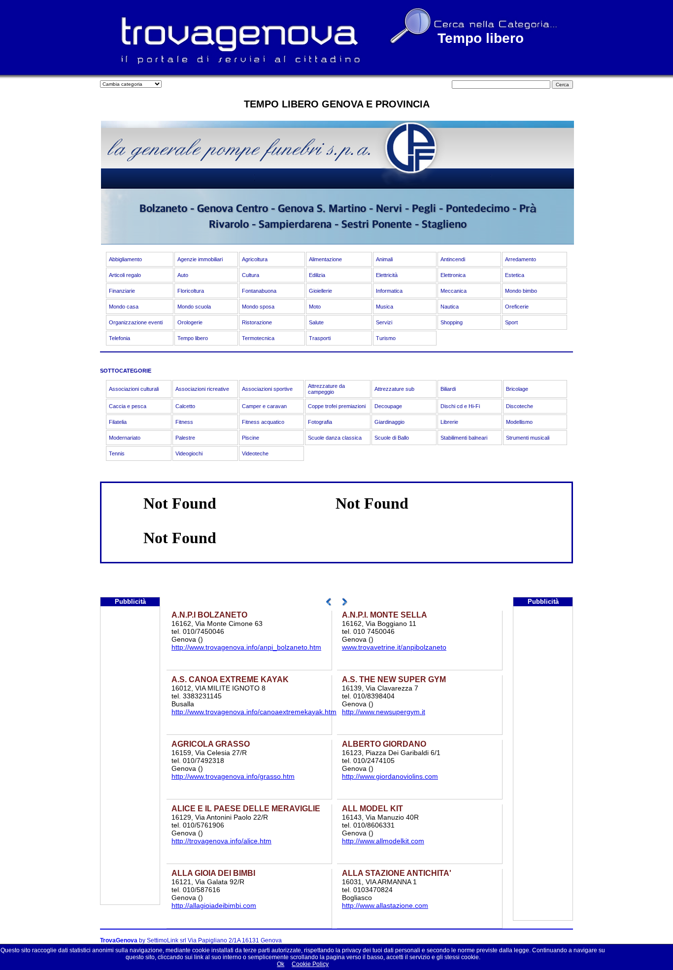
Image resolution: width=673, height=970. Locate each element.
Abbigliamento (125, 259)
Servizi (384, 322)
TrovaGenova (118, 940)
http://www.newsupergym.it (383, 712)
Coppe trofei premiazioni (337, 406)
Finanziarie (122, 291)
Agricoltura (255, 259)
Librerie (449, 422)
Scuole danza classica (335, 438)
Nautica (449, 307)
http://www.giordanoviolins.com (390, 776)
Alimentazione (325, 259)
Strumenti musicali (527, 438)
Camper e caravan (264, 406)
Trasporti (320, 338)
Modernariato (124, 438)
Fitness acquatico (263, 422)
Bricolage (517, 389)
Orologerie (189, 322)
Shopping (451, 322)
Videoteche (255, 453)
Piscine (250, 438)
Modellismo (519, 422)
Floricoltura (190, 291)
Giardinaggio (389, 422)
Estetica (514, 275)
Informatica (389, 291)
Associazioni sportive (267, 389)
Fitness (184, 422)
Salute (316, 322)
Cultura (250, 275)
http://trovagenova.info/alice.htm (221, 841)
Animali (384, 259)
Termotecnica (258, 338)
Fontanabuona (259, 291)
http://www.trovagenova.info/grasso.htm (233, 776)
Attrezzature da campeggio (326, 389)
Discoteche (519, 406)
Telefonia (119, 338)
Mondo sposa (258, 307)
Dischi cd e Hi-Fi (460, 406)
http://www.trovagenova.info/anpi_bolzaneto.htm (246, 647)
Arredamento (520, 259)
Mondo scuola (194, 307)
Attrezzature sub (394, 389)
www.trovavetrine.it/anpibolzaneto (394, 647)
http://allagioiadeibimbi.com (213, 905)
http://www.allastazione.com (385, 905)
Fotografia (320, 422)
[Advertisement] (130, 756)
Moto (315, 307)
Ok (280, 964)
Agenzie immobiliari (200, 259)
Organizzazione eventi (136, 322)
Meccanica (453, 291)
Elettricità (387, 275)
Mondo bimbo (521, 291)
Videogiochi (188, 453)
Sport (511, 322)
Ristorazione (257, 322)
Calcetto (185, 406)
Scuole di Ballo (391, 438)
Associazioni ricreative (202, 389)
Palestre (185, 438)
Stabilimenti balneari (463, 438)
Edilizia (317, 275)
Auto (182, 275)
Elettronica (453, 275)
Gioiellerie (320, 291)
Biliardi (448, 389)
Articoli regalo (125, 275)
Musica (384, 307)
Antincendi (452, 259)
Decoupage (388, 406)
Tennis (117, 453)
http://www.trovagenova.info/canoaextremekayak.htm (253, 712)
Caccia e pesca (127, 406)
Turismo (386, 338)
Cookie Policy (310, 964)
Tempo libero (192, 338)
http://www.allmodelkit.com (383, 841)
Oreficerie (517, 307)
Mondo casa (123, 307)
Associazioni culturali (134, 389)
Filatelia (118, 422)
